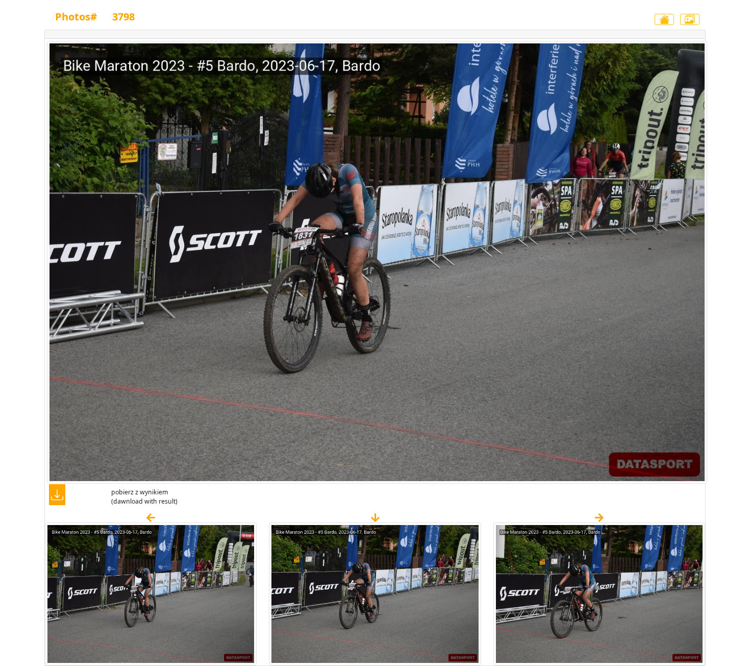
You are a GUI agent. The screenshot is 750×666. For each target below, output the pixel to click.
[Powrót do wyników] (664, 19)
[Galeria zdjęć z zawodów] (689, 19)
